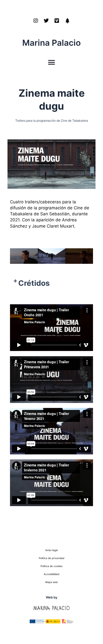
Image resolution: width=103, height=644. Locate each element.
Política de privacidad (51, 558)
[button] (51, 62)
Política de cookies (51, 566)
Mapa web (51, 582)
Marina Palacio (51, 43)
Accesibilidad (51, 574)
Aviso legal (51, 550)
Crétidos (34, 283)
